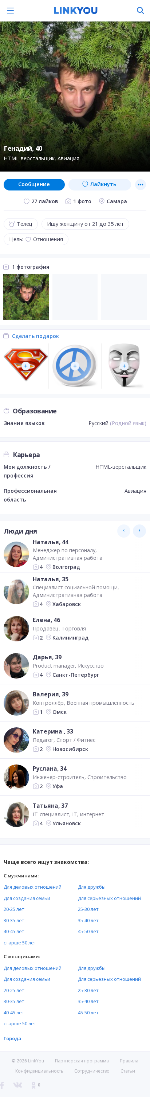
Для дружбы (92, 887)
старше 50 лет (20, 942)
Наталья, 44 (50, 542)
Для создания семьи (27, 898)
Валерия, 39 (50, 694)
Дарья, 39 (47, 657)
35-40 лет (88, 920)
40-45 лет (14, 931)
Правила (129, 1061)
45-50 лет (88, 931)
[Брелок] (75, 366)
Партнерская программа (82, 1061)
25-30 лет (88, 909)
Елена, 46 (46, 620)
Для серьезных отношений (109, 898)
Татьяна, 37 (50, 806)
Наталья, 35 (50, 579)
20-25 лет (14, 909)
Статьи (128, 1071)
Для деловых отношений (33, 887)
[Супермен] (26, 366)
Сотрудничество (92, 1071)
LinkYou (36, 1061)
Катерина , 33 (53, 731)
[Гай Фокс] (124, 366)
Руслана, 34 (50, 768)
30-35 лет (14, 920)
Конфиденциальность (39, 1071)
